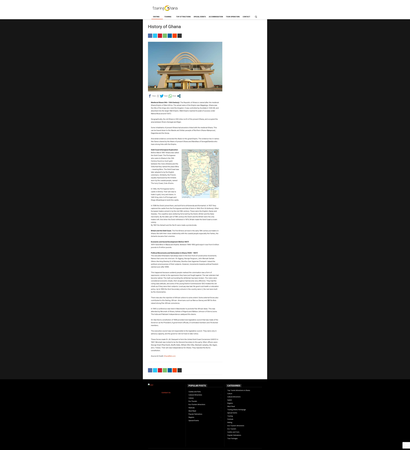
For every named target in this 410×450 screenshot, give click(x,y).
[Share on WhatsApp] (172, 96)
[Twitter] (155, 36)
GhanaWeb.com (170, 356)
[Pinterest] (160, 36)
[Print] (179, 36)
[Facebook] (150, 36)
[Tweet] (164, 96)
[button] (255, 16)
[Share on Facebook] (152, 96)
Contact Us (166, 393)
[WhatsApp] (165, 36)
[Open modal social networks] (179, 96)
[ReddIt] (175, 36)
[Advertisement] (223, 8)
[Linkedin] (170, 36)
